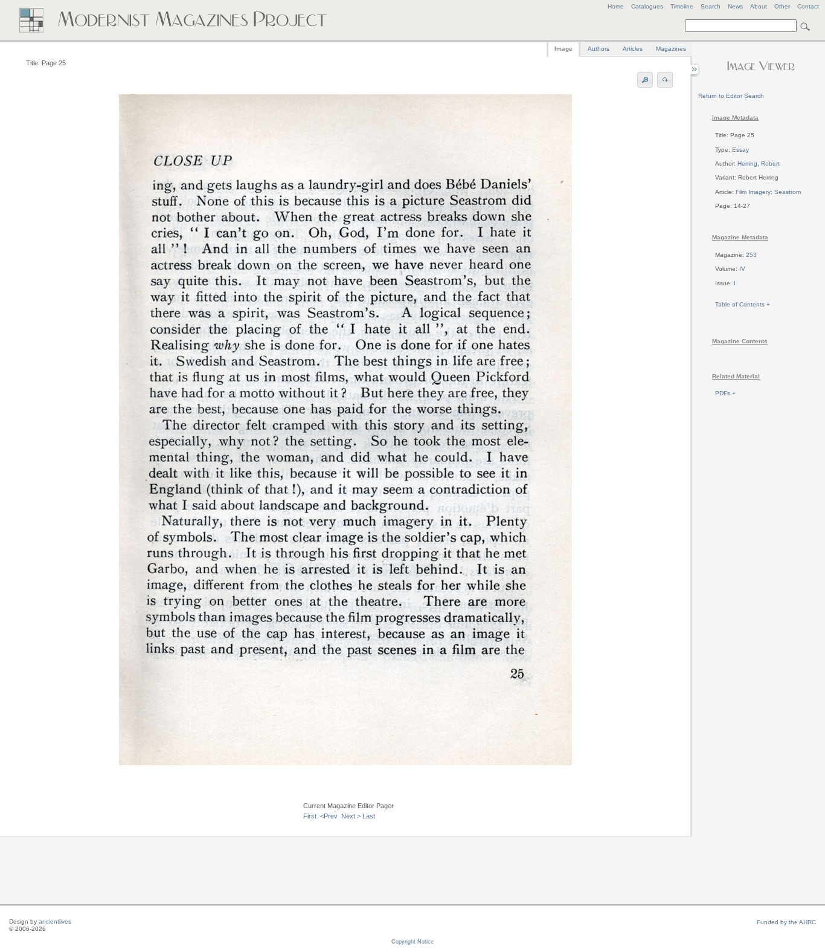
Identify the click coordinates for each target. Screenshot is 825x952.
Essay (740, 149)
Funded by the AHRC (786, 922)
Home (616, 6)
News (735, 6)
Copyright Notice (412, 942)
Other (782, 6)
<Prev (329, 816)
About (758, 6)
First (309, 816)
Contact (808, 6)
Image (563, 48)
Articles (633, 48)
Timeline (681, 6)
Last (368, 816)
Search (711, 6)
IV (742, 268)
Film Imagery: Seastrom (768, 192)
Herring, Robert (758, 163)
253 (751, 254)
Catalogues (647, 6)
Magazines (671, 48)
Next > (351, 816)
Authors (598, 48)
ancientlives (55, 921)
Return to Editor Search (731, 95)
